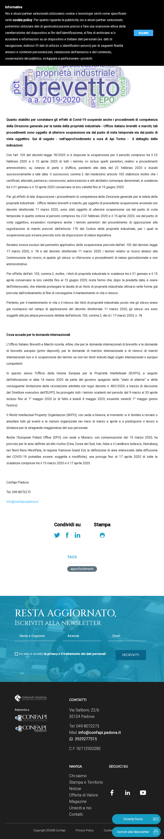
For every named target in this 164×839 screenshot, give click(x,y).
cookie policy (22, 20)
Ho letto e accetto (62, 654)
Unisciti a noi (80, 807)
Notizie (75, 788)
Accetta (143, 33)
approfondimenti (82, 569)
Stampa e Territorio (86, 782)
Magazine (78, 801)
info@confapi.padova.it (22, 502)
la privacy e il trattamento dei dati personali (75, 654)
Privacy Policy (85, 830)
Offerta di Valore (83, 795)
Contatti (76, 814)
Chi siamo (78, 775)
